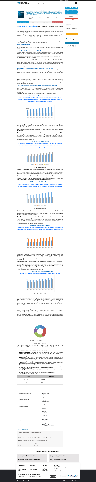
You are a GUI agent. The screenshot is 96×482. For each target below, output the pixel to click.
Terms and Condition (45, 471)
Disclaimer (19, 480)
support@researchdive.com (75, 0)
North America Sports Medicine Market (57, 455)
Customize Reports (33, 468)
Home (37, 2)
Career (19, 470)
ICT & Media (27, 7)
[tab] (40, 432)
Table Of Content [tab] (34, 22)
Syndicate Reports (33, 466)
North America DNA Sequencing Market (58, 459)
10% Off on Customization (71, 34)
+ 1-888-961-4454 (62, 0)
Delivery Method (45, 470)
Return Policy (44, 469)
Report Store (22, 7)
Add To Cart (72, 16)
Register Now (53, 476)
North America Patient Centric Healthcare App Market (29, 459)
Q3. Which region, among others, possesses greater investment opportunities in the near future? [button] (35, 437)
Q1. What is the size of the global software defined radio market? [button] (29, 432)
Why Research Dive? (21, 468)
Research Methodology (22, 469)
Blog (19, 471)
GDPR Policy (44, 466)
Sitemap (24, 480)
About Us (19, 466)
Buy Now (72, 19)
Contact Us (30, 480)
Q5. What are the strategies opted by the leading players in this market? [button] (30, 443)
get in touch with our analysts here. (50, 75)
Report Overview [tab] (23, 22)
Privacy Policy (44, 468)
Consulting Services (33, 469)
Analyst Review (46, 22)
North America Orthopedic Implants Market (26, 455)
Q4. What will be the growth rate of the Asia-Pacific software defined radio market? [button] (32, 440)
